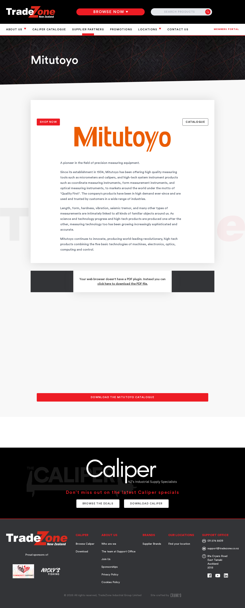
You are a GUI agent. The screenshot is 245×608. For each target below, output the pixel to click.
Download (82, 551)
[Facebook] (209, 575)
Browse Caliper (85, 544)
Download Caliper (146, 503)
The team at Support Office (118, 551)
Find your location (179, 544)
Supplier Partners (88, 29)
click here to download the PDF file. (122, 283)
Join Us (105, 559)
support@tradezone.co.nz (223, 548)
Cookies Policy (110, 582)
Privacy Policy (109, 574)
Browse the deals (97, 503)
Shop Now (48, 122)
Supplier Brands (152, 544)
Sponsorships (109, 567)
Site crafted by (160, 595)
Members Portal (226, 29)
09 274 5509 (215, 541)
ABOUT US (14, 29)
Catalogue (195, 122)
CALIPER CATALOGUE (49, 29)
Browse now (108, 12)
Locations (147, 29)
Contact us (178, 29)
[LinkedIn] (226, 575)
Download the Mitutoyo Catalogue (122, 397)
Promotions (121, 29)
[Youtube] (217, 575)
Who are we (108, 544)
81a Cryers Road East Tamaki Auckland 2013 (217, 562)
